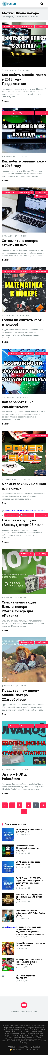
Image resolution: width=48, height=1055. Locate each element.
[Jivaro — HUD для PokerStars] (24, 743)
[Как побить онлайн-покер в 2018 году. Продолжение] (24, 44)
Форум (35, 1049)
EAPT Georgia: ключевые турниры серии (28, 863)
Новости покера (9, 26)
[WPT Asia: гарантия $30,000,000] (9, 974)
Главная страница (8, 17)
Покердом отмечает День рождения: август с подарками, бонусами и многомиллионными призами (30, 930)
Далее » (5, 101)
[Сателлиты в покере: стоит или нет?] (24, 210)
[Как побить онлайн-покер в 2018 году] (24, 130)
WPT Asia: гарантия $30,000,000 (25, 977)
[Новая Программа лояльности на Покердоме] (8, 954)
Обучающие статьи (25, 26)
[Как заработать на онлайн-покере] (24, 371)
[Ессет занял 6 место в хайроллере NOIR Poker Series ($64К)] (8, 921)
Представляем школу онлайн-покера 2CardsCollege (20, 694)
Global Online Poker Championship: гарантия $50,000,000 (27, 848)
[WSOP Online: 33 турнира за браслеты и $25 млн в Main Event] (8, 905)
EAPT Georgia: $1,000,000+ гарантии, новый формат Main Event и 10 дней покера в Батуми (30, 882)
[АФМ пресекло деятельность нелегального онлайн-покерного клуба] (8, 970)
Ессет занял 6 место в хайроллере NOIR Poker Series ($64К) (30, 913)
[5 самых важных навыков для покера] (24, 453)
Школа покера (22, 17)
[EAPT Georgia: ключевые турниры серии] (8, 872)
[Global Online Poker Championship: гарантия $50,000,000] (8, 856)
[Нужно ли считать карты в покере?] (24, 289)
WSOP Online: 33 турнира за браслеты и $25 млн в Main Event (29, 896)
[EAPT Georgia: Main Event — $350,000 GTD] (8, 840)
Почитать (27, 1049)
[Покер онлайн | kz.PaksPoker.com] (9, 3)
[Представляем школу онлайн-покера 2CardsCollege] (24, 659)
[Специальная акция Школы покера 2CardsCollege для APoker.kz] (24, 571)
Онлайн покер (41, 26)
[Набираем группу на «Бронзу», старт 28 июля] (24, 511)
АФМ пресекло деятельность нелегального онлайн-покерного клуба (30, 961)
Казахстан (13, 353)
